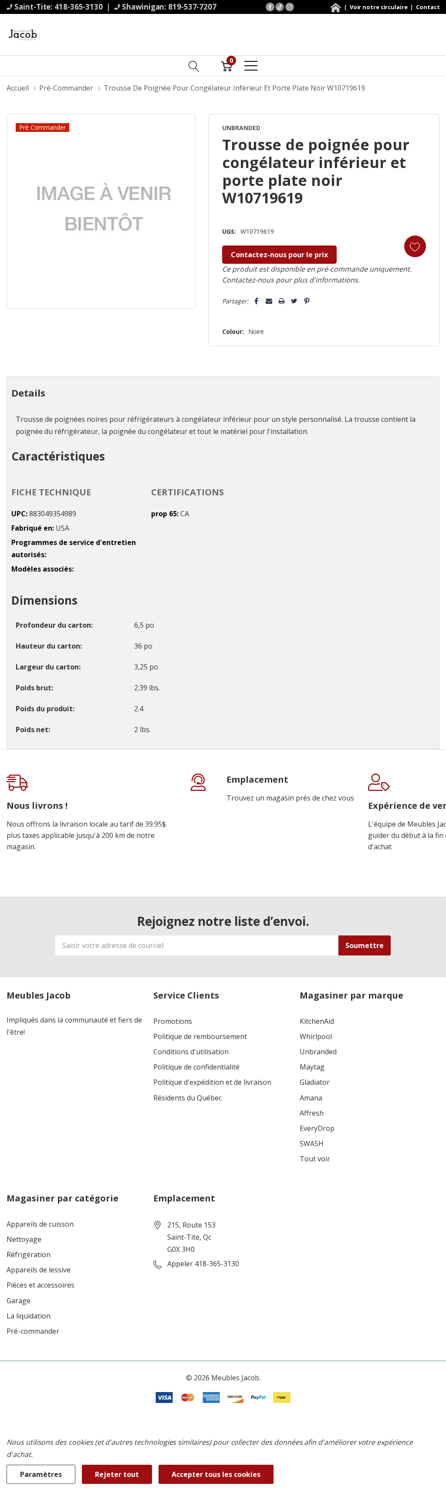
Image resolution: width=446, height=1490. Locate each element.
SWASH (312, 1144)
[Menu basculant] (250, 65)
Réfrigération (29, 1255)
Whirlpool (316, 1037)
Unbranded (318, 1052)
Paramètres (41, 1474)
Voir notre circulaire (379, 7)
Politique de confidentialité (196, 1067)
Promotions (172, 1021)
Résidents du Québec (187, 1098)
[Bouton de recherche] (194, 66)
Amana (311, 1098)
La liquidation (29, 1316)
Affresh (312, 1113)
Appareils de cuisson (40, 1224)
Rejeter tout (117, 1474)
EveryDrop (317, 1128)
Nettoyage (24, 1239)
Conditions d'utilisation (191, 1052)
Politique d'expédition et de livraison (212, 1082)
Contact (427, 7)
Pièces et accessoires (40, 1285)
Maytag (312, 1067)
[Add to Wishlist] (415, 246)
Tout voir (315, 1159)
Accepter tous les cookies (216, 1474)
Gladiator (315, 1082)
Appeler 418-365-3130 (203, 1264)
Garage (18, 1301)
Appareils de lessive (39, 1270)
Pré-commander (33, 1331)
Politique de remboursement (200, 1037)
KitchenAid (317, 1021)
